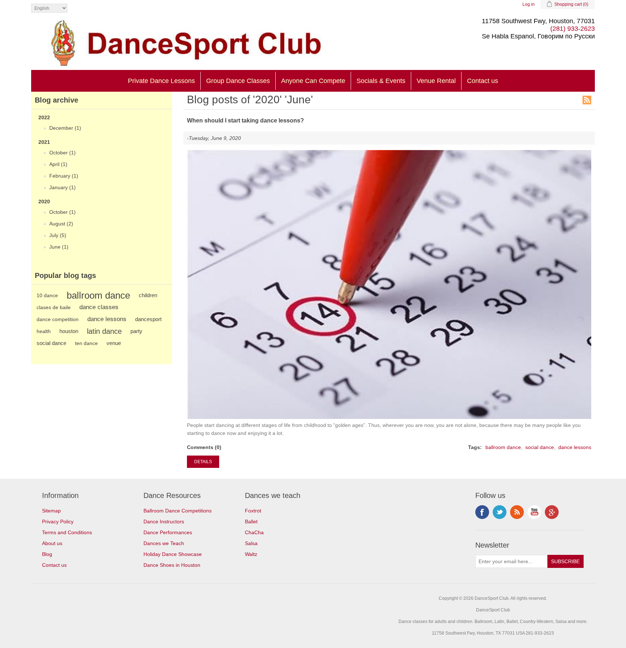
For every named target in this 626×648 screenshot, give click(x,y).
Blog (47, 554)
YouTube (534, 512)
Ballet (251, 521)
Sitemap (51, 511)
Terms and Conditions (67, 532)
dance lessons (106, 319)
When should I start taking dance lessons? (245, 120)
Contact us (482, 80)
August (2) (61, 224)
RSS (587, 100)
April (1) (58, 164)
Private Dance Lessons (161, 80)
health (44, 331)
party (136, 331)
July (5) (57, 235)
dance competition (58, 319)
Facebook (482, 512)
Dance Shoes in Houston (171, 565)
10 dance (47, 295)
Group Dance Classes (238, 80)
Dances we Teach (163, 543)
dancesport (148, 319)
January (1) (62, 187)
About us (52, 543)
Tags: (475, 447)
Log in (528, 4)
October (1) (62, 152)
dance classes (98, 307)
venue (114, 343)
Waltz (251, 554)
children (148, 295)
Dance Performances (167, 532)
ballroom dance (98, 295)
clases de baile (54, 307)
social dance (51, 343)
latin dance (104, 331)
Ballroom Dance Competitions (177, 511)
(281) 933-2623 (572, 28)
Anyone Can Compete (313, 80)
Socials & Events (380, 80)
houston (68, 331)
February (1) (63, 176)
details (203, 461)
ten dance (86, 343)
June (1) (58, 247)
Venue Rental (436, 80)
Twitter (499, 512)
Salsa (251, 543)
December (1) (65, 128)
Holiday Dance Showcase (172, 554)
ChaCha (254, 532)
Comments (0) (204, 447)
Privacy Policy (58, 521)
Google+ (552, 512)
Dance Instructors (163, 521)
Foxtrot (253, 511)
